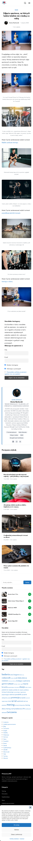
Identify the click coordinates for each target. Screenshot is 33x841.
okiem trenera (28, 687)
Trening (5, 756)
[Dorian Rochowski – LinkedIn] (13, 441)
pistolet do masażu (7, 690)
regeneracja (4, 701)
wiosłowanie (28, 709)
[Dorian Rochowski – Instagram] (16, 441)
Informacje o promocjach (13, 369)
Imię (6, 350)
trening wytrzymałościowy (14, 709)
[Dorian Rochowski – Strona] (20, 441)
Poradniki (5, 741)
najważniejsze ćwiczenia (13, 687)
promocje (15, 697)
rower (9, 701)
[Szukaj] (25, 3)
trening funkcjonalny (20, 705)
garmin (4, 683)
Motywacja (6, 735)
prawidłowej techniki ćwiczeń (11, 213)
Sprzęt (5, 745)
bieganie (16, 675)
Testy (4, 754)
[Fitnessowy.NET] (4, 3)
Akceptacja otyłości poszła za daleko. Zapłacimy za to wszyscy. (15, 506)
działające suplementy (23, 681)
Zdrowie (5, 758)
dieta (19, 678)
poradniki (18, 694)
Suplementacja (7, 747)
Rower (5, 743)
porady (9, 698)
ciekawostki (6, 677)
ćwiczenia (12, 712)
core (12, 678)
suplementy (20, 701)
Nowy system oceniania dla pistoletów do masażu (16, 567)
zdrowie (4, 712)
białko (11, 675)
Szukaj (27, 582)
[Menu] (29, 3)
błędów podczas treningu (10, 142)
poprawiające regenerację (20, 692)
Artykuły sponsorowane (9, 724)
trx (24, 708)
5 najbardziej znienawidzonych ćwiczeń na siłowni (16, 536)
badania (6, 674)
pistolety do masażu (18, 690)
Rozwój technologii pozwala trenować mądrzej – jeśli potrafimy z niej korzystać (16, 475)
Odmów (16, 829)
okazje (22, 686)
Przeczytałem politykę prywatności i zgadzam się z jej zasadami (16, 373)
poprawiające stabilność (8, 694)
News (4, 739)
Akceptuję (16, 825)
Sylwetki (5, 750)
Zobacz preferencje (16, 834)
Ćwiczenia (6, 728)
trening (11, 705)
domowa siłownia (12, 681)
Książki (5, 730)
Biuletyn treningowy (12, 365)
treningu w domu (7, 281)
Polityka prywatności (14, 838)
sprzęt (14, 701)
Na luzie (5, 737)
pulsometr (28, 698)
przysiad (22, 698)
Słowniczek (6, 752)
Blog (16, 10)
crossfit (16, 678)
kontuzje (15, 684)
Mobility (5, 733)
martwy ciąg (20, 684)
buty (23, 675)
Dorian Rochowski (14, 23)
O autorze (22, 838)
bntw (21, 675)
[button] (30, 807)
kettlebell (10, 684)
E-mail (6, 357)
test (24, 701)
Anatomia (5, 722)
